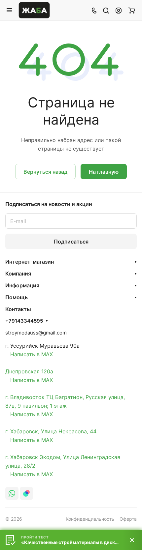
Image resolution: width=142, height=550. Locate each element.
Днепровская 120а (29, 371)
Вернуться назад (45, 171)
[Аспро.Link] (26, 493)
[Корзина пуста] (131, 10)
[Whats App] (11, 493)
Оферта (128, 519)
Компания (18, 273)
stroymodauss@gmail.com (36, 333)
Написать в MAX (29, 354)
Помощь (16, 297)
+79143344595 (24, 321)
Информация (22, 285)
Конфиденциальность (90, 519)
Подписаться (71, 241)
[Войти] (119, 10)
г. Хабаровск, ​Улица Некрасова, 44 (50, 431)
